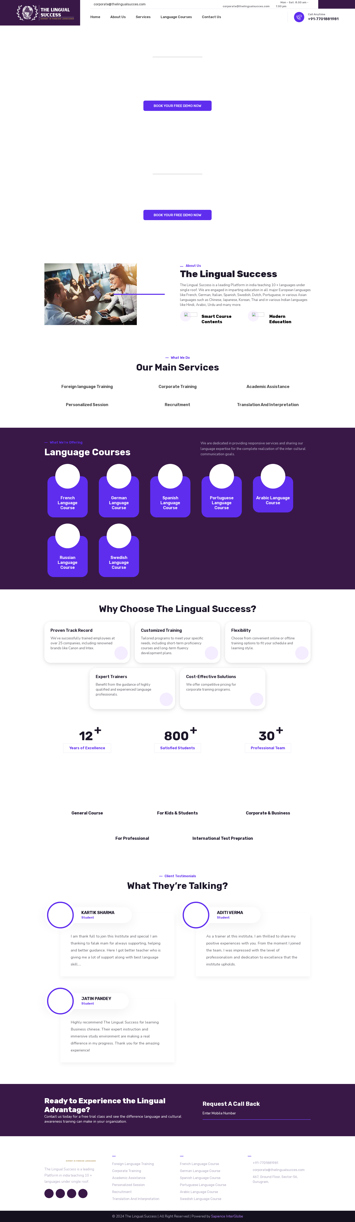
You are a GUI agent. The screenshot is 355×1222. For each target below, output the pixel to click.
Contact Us (211, 17)
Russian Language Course (67, 562)
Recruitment (177, 404)
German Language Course (119, 502)
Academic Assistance (268, 386)
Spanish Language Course (170, 502)
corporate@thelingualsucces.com (119, 4)
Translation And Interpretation (268, 404)
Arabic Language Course (273, 500)
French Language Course (67, 502)
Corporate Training (178, 386)
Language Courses (176, 17)
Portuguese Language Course (222, 502)
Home (95, 17)
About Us (118, 17)
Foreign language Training (87, 386)
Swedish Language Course (119, 562)
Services (143, 17)
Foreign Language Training (133, 1164)
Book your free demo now (177, 106)
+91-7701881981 (323, 19)
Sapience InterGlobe (227, 1216)
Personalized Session (87, 404)
